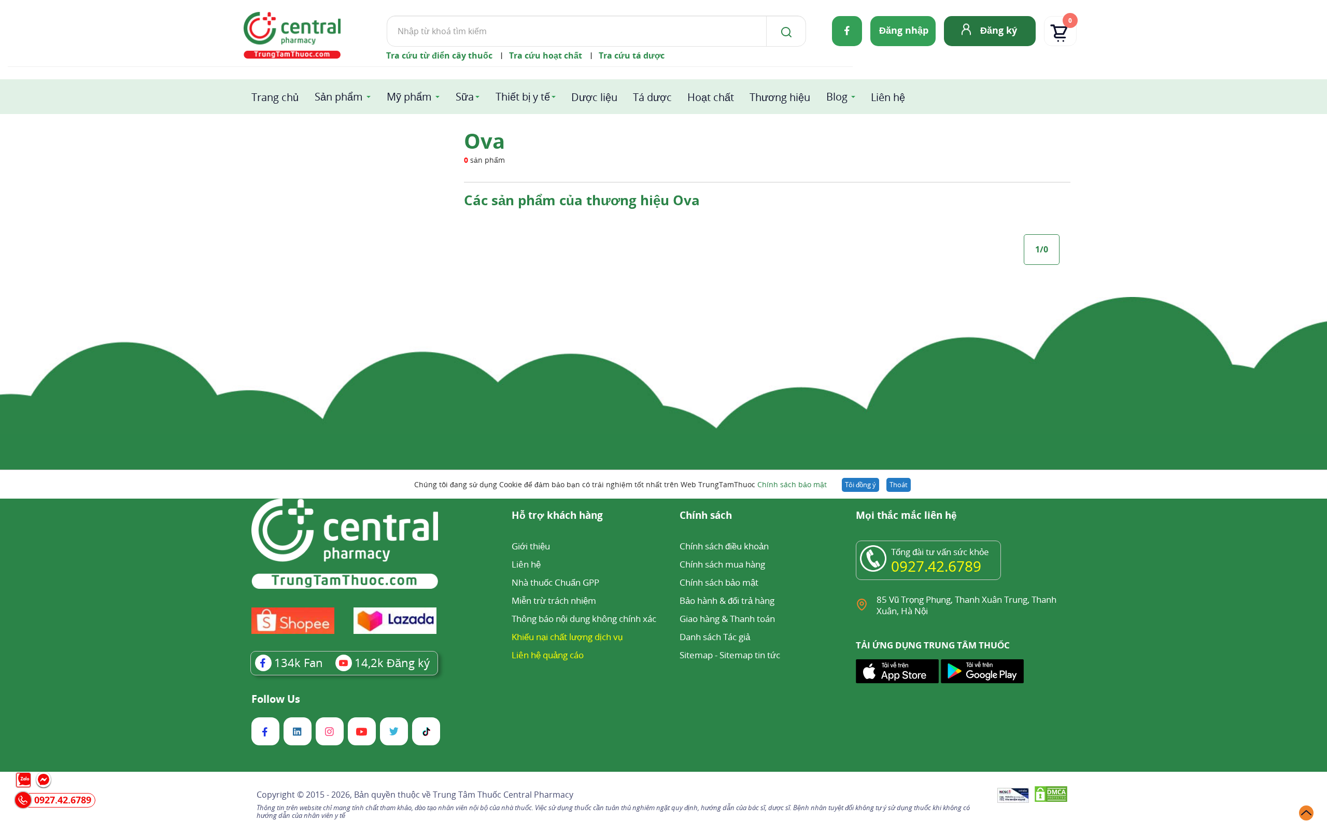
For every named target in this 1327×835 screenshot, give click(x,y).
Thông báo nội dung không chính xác (584, 619)
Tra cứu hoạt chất (545, 55)
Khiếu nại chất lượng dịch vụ (567, 637)
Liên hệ (888, 97)
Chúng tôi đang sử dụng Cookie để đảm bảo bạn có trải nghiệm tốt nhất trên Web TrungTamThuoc (620, 484)
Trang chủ (275, 97)
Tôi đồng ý (860, 484)
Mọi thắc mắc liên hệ (906, 516)
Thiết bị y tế (523, 97)
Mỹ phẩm (409, 97)
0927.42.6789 (936, 566)
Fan (298, 662)
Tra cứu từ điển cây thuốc (439, 55)
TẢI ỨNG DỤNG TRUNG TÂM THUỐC (933, 645)
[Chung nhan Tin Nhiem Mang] (1013, 796)
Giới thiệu (531, 546)
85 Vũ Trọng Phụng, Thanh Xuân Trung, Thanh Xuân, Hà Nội (966, 605)
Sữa (465, 97)
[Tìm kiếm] (784, 31)
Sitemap (696, 655)
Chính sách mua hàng (722, 564)
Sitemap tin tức (749, 655)
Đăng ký (998, 30)
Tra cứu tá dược (632, 55)
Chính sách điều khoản (724, 546)
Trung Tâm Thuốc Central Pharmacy (503, 794)
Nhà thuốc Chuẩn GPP (555, 582)
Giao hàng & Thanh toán (727, 619)
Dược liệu (594, 97)
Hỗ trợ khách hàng (557, 516)
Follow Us (275, 699)
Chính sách (706, 516)
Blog (837, 97)
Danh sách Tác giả (715, 637)
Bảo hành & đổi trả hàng (727, 600)
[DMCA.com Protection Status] (1051, 795)
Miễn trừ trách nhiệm (554, 600)
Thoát (899, 484)
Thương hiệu (780, 97)
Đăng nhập (903, 30)
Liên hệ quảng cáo (548, 655)
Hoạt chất (710, 97)
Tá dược (652, 97)
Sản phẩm (339, 97)
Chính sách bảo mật (792, 484)
